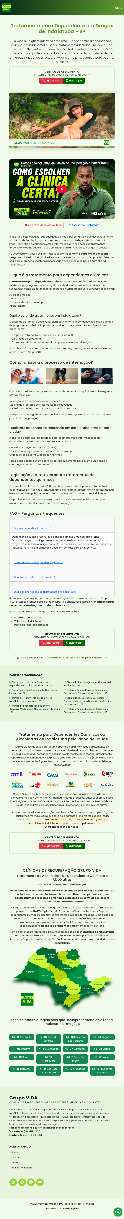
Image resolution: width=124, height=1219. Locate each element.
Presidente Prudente (104, 1070)
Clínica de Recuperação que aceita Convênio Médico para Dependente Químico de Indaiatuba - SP (87, 701)
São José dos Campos (76, 1038)
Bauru (23, 1057)
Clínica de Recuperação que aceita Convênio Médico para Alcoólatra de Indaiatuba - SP (34, 709)
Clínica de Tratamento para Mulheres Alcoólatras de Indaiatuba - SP (30, 699)
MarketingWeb (71, 1208)
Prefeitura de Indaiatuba (28, 617)
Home (22, 657)
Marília (105, 1049)
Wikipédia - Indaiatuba (27, 621)
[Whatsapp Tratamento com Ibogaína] (117, 1213)
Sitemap (15, 1162)
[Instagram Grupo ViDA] (31, 1182)
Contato (15, 1157)
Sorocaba (51, 1049)
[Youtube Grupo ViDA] (40, 1182)
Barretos (24, 1069)
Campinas (78, 1049)
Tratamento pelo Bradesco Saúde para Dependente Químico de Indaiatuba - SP (86, 710)
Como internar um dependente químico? (38, 562)
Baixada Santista (50, 1038)
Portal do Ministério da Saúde (31, 625)
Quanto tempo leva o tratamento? (34, 577)
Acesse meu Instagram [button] (85, 225)
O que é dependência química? (32, 528)
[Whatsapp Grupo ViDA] (13, 1182)
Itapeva (23, 1049)
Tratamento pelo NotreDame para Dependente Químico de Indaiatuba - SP (31, 684)
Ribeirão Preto (78, 1059)
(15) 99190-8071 (25, 1131)
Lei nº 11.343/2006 (42, 486)
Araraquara (48, 1059)
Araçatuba (77, 1069)
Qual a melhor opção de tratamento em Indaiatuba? (45, 592)
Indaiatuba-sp (36, 657)
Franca (104, 1057)
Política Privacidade (21, 1168)
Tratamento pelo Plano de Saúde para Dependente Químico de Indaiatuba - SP (85, 692)
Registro (104, 1037)
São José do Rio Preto (49, 1070)
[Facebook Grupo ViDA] (22, 1182)
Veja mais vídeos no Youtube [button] (44, 225)
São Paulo (23, 1037)
